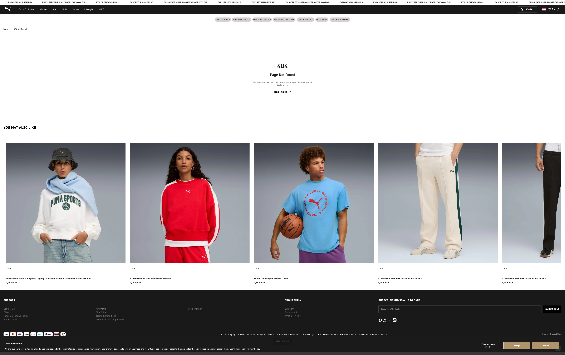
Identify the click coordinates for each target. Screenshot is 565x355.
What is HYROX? (293, 316)
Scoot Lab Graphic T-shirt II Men (271, 279)
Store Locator (10, 319)
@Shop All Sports (339, 20)
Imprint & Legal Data (551, 334)
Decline (545, 346)
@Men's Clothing (262, 20)
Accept (517, 346)
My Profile (101, 309)
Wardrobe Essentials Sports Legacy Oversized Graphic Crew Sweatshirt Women (48, 279)
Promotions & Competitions (110, 319)
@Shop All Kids (305, 20)
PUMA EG (8, 9)
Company (289, 309)
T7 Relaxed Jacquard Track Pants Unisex (400, 279)
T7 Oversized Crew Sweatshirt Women (150, 279)
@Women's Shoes (241, 20)
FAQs (6, 312)
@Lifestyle (322, 20)
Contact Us (9, 309)
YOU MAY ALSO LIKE (20, 128)
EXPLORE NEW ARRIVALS (107, 2)
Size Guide (101, 312)
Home (5, 29)
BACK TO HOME (282, 92)
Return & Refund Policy (16, 316)
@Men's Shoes (223, 20)
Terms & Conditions (106, 316)
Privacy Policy (253, 349)
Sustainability (292, 312)
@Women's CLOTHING (284, 20)
